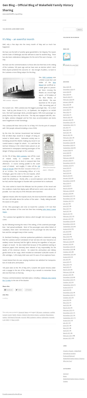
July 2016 (66, 232)
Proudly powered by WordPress (12, 394)
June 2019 (66, 168)
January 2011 (67, 338)
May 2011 (66, 328)
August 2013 (67, 287)
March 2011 (66, 333)
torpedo (51, 317)
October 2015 (67, 252)
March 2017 (66, 214)
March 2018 (66, 188)
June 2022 (66, 110)
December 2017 (68, 196)
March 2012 (66, 308)
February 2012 (67, 310)
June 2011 (66, 326)
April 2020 (66, 155)
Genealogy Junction (69, 353)
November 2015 (68, 249)
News (26, 312)
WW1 (7, 320)
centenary (46, 312)
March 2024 (66, 97)
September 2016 (68, 227)
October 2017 (67, 201)
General (21, 312)
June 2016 (66, 234)
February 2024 (67, 100)
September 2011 (68, 318)
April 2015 (66, 267)
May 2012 (66, 303)
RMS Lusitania (47, 77)
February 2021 (67, 138)
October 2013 (67, 282)
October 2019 (67, 166)
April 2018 (66, 186)
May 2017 (66, 209)
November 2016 (68, 224)
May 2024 (66, 95)
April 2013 (66, 290)
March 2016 (66, 239)
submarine (45, 317)
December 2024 (68, 89)
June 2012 (66, 300)
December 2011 (68, 313)
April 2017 (66, 211)
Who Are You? (67, 361)
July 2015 (66, 260)
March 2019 (66, 176)
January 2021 (67, 140)
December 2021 (68, 122)
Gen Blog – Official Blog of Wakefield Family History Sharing (38, 7)
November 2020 (68, 145)
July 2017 (66, 204)
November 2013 (68, 280)
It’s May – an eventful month (18, 39)
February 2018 (67, 191)
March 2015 (66, 270)
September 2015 (68, 254)
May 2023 (66, 105)
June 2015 (66, 262)
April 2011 (66, 331)
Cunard (5, 315)
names (5, 317)
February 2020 (67, 158)
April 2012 (66, 305)
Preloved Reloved (69, 356)
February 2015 (67, 272)
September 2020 (68, 148)
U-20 (4, 320)
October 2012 (67, 298)
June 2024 (66, 92)
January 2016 (67, 244)
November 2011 (68, 315)
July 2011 (66, 323)
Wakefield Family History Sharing (73, 359)
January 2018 (67, 194)
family (14, 315)
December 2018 (68, 181)
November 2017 (68, 199)
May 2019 (66, 171)
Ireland (24, 315)
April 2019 (66, 173)
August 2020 (67, 150)
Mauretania (49, 315)
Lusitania (42, 315)
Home (4, 20)
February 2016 (67, 242)
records (23, 317)
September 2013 (68, 285)
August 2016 (67, 229)
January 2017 (67, 219)
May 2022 (66, 112)
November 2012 (68, 295)
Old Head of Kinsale (14, 317)
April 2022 (66, 115)
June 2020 (66, 153)
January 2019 (67, 178)
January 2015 (67, 275)
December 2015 (68, 247)
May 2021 (66, 130)
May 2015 (66, 265)
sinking (38, 317)
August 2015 (67, 257)
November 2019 (68, 163)
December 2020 (68, 143)
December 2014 (68, 277)
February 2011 (67, 336)
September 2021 (68, 125)
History (19, 315)
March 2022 (66, 117)
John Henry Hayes (33, 315)
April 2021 (66, 133)
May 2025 (66, 87)
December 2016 (68, 221)
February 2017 (67, 216)
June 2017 (66, 206)
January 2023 (67, 107)
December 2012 (68, 293)
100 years (39, 312)
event (10, 315)
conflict (52, 312)
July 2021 (66, 128)
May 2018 (66, 183)
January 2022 (67, 120)
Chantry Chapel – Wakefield (72, 351)
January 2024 (67, 102)
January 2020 (67, 161)
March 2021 (66, 135)
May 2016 (66, 237)
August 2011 (67, 320)
